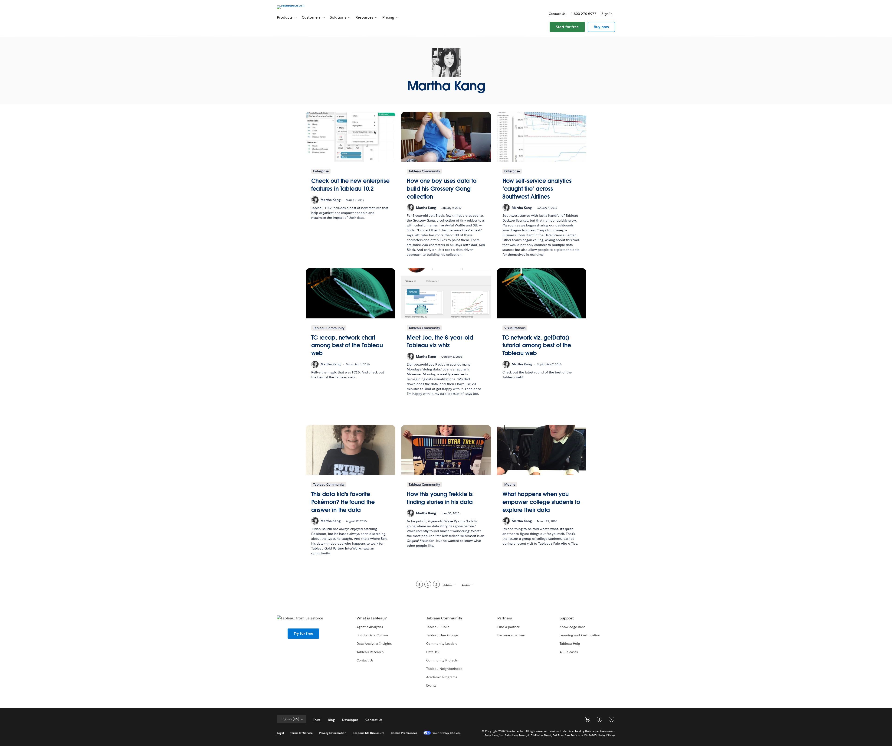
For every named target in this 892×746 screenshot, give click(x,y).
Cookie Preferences (404, 733)
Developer (350, 720)
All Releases (569, 652)
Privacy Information (332, 733)
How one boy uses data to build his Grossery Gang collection (441, 188)
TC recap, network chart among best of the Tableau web (347, 345)
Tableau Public (437, 627)
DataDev (432, 652)
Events (431, 685)
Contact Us (365, 660)
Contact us (557, 14)
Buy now (601, 26)
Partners (504, 618)
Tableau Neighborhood (444, 669)
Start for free (567, 26)
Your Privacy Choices (447, 733)
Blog (331, 720)
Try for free (303, 633)
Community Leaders (441, 643)
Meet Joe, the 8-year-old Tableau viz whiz (440, 341)
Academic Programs (441, 677)
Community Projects (442, 660)
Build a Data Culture (372, 635)
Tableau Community (444, 618)
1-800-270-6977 (584, 14)
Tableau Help (570, 643)
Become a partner (511, 635)
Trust (316, 720)
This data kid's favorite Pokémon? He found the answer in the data (343, 502)
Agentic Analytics (370, 627)
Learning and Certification (580, 635)
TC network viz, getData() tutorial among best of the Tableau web (536, 345)
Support (567, 618)
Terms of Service (301, 733)
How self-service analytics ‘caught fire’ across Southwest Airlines (537, 188)
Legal (280, 733)
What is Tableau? (372, 618)
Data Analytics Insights (374, 643)
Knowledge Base (572, 627)
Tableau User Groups (442, 635)
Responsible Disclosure (368, 733)
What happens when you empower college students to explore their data (541, 502)
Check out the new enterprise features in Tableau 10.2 (350, 184)
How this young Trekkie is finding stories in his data (440, 498)
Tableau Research (370, 652)
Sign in (607, 14)
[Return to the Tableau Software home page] (296, 5)
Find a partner (508, 627)
